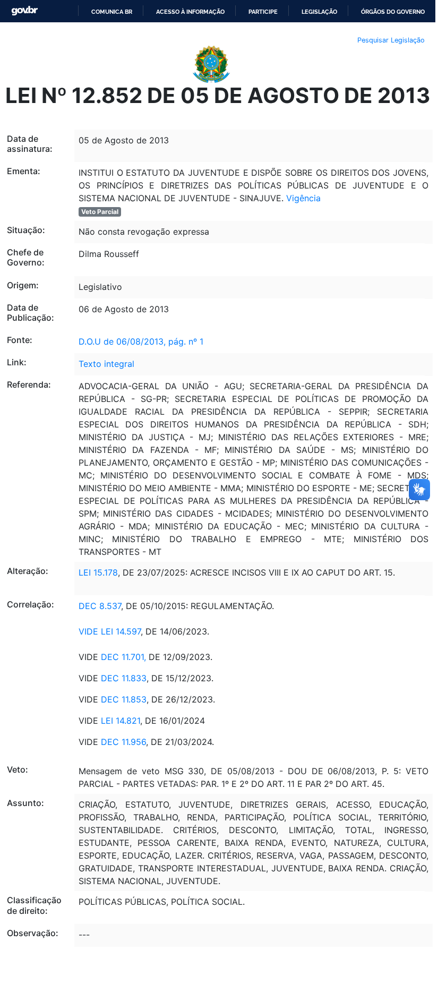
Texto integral (106, 363)
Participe (263, 11)
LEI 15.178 (98, 572)
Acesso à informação (190, 11)
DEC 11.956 (123, 741)
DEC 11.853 (124, 699)
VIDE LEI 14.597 (110, 631)
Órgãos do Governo (393, 11)
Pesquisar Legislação (391, 40)
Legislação (319, 11)
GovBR (24, 11)
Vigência (303, 198)
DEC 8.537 (100, 606)
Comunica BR (111, 11)
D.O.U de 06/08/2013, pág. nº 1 (141, 341)
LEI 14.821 (120, 720)
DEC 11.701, (123, 657)
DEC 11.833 (124, 678)
